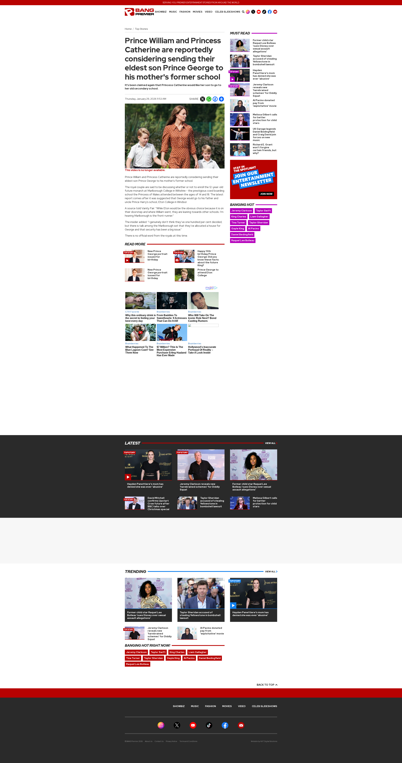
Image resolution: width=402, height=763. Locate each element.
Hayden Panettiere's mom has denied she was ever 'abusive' (264, 74)
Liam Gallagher (259, 216)
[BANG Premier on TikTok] (264, 12)
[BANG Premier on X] (253, 12)
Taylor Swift (263, 210)
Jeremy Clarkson (241, 210)
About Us (148, 741)
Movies (197, 12)
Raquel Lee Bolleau (242, 240)
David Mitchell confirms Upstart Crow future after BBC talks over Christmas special (158, 503)
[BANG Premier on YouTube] (259, 12)
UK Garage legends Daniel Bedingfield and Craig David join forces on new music (264, 134)
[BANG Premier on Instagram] (248, 12)
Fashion (184, 12)
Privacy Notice (171, 741)
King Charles (238, 216)
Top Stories (141, 28)
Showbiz (161, 12)
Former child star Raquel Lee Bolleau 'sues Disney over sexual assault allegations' (264, 46)
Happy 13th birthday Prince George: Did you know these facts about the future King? (208, 258)
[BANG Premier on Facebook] (270, 12)
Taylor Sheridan (258, 222)
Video (208, 12)
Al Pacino (253, 228)
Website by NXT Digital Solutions (264, 741)
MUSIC (173, 12)
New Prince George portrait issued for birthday (157, 255)
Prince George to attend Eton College (208, 272)
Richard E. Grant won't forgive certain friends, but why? (264, 149)
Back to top (266, 684)
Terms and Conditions (188, 741)
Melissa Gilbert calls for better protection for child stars (265, 119)
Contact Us (159, 741)
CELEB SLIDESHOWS (227, 12)
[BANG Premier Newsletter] (275, 12)
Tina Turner (238, 222)
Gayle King (237, 228)
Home (128, 28)
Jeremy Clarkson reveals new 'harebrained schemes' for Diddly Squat (265, 90)
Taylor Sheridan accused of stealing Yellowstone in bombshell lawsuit (265, 60)
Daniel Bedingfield (242, 234)
